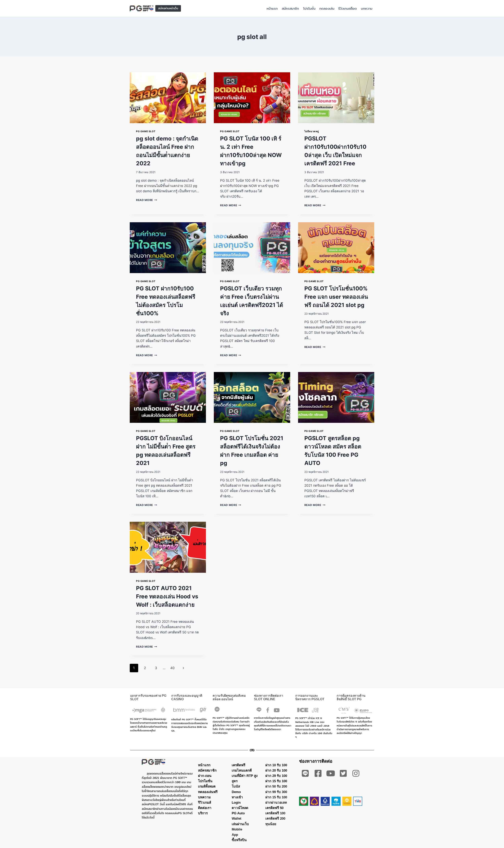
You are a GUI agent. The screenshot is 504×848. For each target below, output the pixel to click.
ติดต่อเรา (204, 808)
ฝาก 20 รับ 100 (276, 770)
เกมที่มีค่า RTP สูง (245, 776)
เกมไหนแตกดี (242, 770)
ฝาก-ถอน (204, 776)
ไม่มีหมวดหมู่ (311, 131)
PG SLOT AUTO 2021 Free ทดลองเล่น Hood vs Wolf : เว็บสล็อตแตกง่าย (167, 596)
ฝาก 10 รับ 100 (276, 765)
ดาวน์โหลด (240, 808)
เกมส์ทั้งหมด (207, 786)
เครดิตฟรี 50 (274, 808)
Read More (146, 200)
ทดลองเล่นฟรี (208, 792)
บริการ (203, 813)
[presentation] (168, 97)
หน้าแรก (272, 8)
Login (236, 802)
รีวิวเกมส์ (204, 802)
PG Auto (238, 813)
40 (172, 668)
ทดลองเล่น (326, 8)
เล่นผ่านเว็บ (240, 824)
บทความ (366, 8)
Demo (236, 792)
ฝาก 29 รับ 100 (276, 776)
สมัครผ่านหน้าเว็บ (168, 8)
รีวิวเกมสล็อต (347, 8)
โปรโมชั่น (309, 8)
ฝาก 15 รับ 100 (276, 781)
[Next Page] (183, 668)
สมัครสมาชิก (290, 8)
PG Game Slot (145, 131)
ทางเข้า (237, 797)
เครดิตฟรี (238, 765)
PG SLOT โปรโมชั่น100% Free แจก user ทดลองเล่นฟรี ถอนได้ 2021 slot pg (336, 296)
